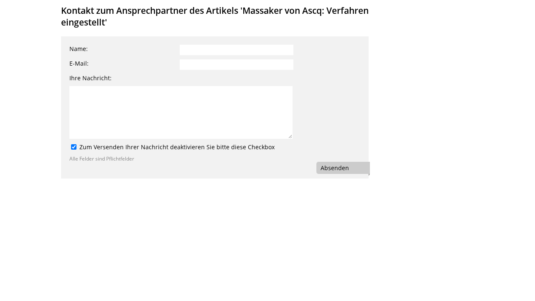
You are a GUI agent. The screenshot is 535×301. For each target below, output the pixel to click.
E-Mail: (79, 63)
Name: (78, 49)
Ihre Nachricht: (90, 78)
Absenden (335, 168)
